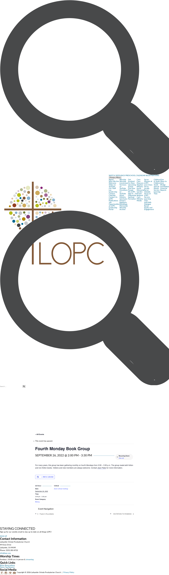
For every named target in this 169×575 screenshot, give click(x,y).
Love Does (148, 185)
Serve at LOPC (147, 194)
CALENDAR (140, 175)
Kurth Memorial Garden (140, 190)
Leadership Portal (113, 208)
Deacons (140, 183)
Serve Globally (147, 191)
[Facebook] (1, 573)
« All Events (39, 434)
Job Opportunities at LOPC (114, 204)
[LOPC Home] (54, 180)
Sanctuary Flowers (123, 200)
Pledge (163, 185)
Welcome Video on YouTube (112, 185)
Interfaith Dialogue (147, 203)
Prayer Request (140, 194)
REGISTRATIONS (152, 175)
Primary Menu (115, 177)
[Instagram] (6, 573)
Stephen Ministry (140, 186)
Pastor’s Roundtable (46, 514)
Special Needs (156, 187)
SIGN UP (3, 536)
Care (138, 181)
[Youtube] (14, 573)
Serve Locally (146, 187)
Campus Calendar (112, 194)
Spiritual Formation (132, 198)
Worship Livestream (124, 182)
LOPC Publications (113, 200)
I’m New (131, 183)
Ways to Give (163, 182)
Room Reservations (7, 565)
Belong (37, 502)
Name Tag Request (7, 567)
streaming (30, 559)
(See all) (121, 458)
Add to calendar (48, 477)
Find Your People (131, 189)
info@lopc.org (5, 553)
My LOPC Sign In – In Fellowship (132, 193)
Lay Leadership (113, 191)
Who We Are (114, 181)
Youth (156, 185)
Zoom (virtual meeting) (61, 489)
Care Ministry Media (140, 199)
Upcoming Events (132, 186)
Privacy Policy (68, 572)
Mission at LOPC (148, 182)
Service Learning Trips (147, 199)
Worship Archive (123, 208)
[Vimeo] (10, 573)
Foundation (164, 187)
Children (157, 183)
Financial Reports (163, 189)
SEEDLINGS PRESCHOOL (126, 175)
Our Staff (112, 188)
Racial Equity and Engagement (149, 207)
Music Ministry (123, 196)
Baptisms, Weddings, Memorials (124, 204)
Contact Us (113, 197)
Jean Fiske (102, 467)
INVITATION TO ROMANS (122, 514)
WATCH (112, 175)
